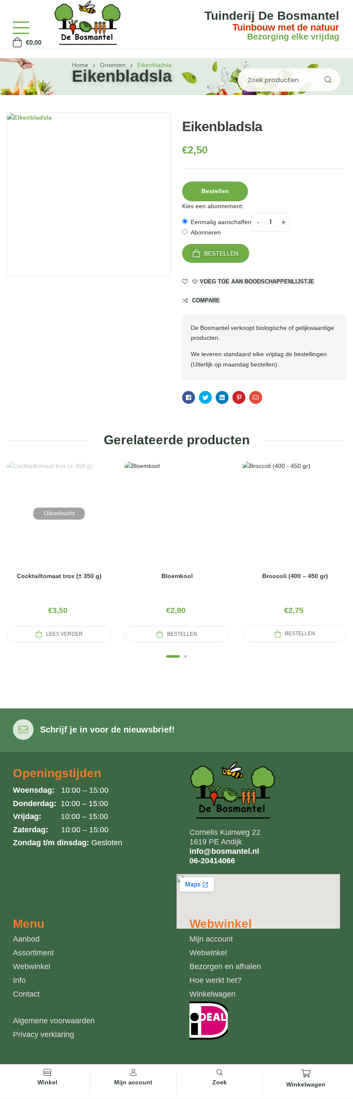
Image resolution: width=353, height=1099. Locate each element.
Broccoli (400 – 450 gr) (295, 576)
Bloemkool (177, 576)
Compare (206, 300)
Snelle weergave (59, 524)
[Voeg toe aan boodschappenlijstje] (79, 524)
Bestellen (221, 253)
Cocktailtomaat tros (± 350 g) (59, 576)
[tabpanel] (59, 552)
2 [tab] (185, 656)
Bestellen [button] (215, 191)
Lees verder (64, 634)
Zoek (328, 80)
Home (80, 65)
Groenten (113, 65)
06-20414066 (212, 860)
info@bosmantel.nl (224, 851)
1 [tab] (173, 656)
